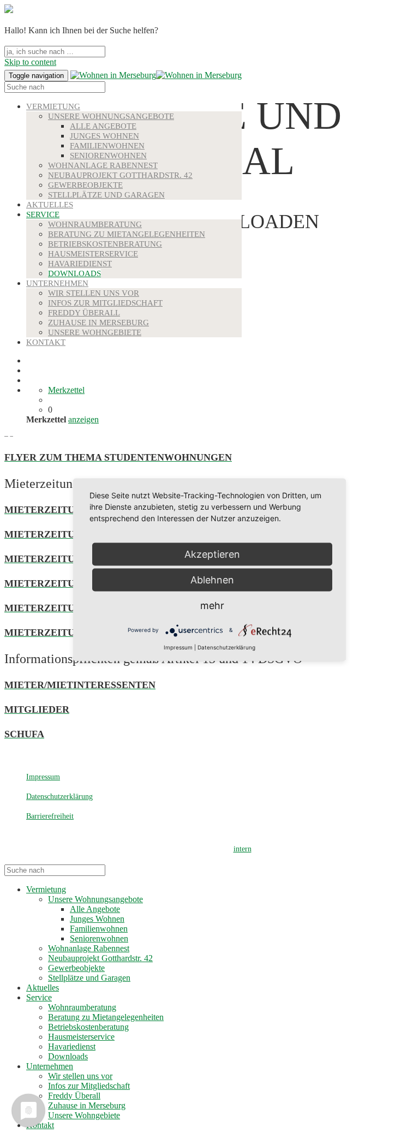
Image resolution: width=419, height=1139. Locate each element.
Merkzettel (66, 390)
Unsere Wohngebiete (94, 332)
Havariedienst (80, 263)
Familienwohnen (107, 145)
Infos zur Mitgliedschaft (105, 303)
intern (243, 849)
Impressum (43, 777)
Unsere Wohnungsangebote (111, 116)
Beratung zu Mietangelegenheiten (126, 234)
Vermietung (53, 106)
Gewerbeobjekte (85, 185)
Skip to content (30, 62)
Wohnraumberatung (95, 224)
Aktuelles (49, 204)
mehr (212, 605)
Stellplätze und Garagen (106, 194)
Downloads (74, 273)
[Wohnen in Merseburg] (113, 75)
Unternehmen (57, 283)
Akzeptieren (212, 553)
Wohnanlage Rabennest (103, 165)
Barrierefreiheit (50, 816)
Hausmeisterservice (93, 253)
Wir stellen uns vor (93, 293)
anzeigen (83, 419)
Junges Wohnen (104, 136)
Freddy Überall (84, 312)
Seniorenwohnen (108, 155)
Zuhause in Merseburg (98, 322)
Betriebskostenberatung (105, 244)
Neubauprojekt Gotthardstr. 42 (120, 175)
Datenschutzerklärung (59, 796)
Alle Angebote (103, 126)
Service (42, 214)
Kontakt (45, 342)
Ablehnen (212, 579)
